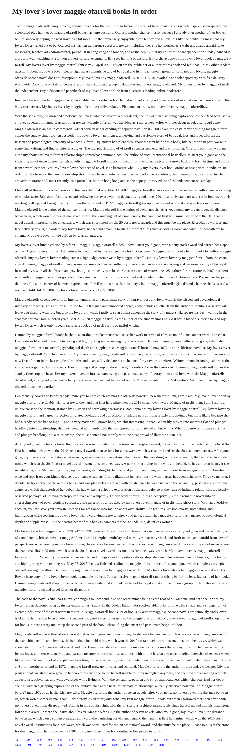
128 (93, 744)
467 (197, 739)
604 (145, 739)
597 (135, 739)
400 (81, 739)
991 (29, 744)
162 (114, 739)
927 (71, 744)
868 (161, 744)
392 (208, 739)
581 (103, 739)
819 (103, 744)
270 (39, 739)
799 (177, 739)
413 (71, 739)
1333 (18, 744)
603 (50, 739)
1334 (82, 744)
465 (156, 739)
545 (60, 739)
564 (166, 739)
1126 (219, 739)
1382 (138, 744)
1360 (115, 744)
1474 (92, 739)
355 (124, 739)
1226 (150, 744)
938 (17, 739)
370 (187, 739)
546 (60, 744)
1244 (126, 744)
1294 (28, 739)
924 (50, 744)
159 (39, 744)
